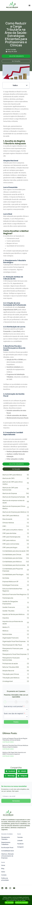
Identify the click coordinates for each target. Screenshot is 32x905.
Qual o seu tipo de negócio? (14, 713)
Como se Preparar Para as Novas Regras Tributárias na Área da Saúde (14, 739)
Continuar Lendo (8, 742)
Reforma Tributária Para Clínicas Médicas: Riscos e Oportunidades (15, 746)
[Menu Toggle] (29, 5)
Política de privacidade (21, 902)
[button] (27, 85)
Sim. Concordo (9, 902)
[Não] (29, 900)
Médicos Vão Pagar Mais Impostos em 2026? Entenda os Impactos (14, 753)
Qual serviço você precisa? (13, 706)
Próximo (16, 722)
